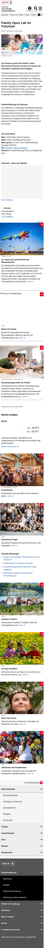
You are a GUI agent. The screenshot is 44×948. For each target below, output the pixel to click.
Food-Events (7, 490)
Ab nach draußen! (9, 669)
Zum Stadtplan (7, 200)
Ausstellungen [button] (7, 833)
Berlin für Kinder (8, 329)
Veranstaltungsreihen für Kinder (15, 383)
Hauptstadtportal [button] (8, 872)
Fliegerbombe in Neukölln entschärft (17, 563)
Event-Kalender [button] (8, 789)
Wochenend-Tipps (9, 540)
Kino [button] (3, 840)
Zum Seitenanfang (31, 783)
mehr (30, 281)
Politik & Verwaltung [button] (10, 904)
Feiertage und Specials (12, 802)
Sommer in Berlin (9, 619)
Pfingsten (7, 814)
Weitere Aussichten (9, 447)
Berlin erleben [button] (7, 917)
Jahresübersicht (9, 808)
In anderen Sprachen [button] (10, 930)
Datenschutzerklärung (12, 891)
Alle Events (7, 820)
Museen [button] (4, 846)
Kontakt (6, 885)
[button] (40, 15)
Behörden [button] (5, 910)
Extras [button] (4, 923)
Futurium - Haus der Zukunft (16, 148)
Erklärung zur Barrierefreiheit (14, 897)
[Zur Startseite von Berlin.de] (8, 865)
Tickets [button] (4, 827)
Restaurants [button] (6, 852)
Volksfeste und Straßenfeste (14, 767)
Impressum (7, 879)
